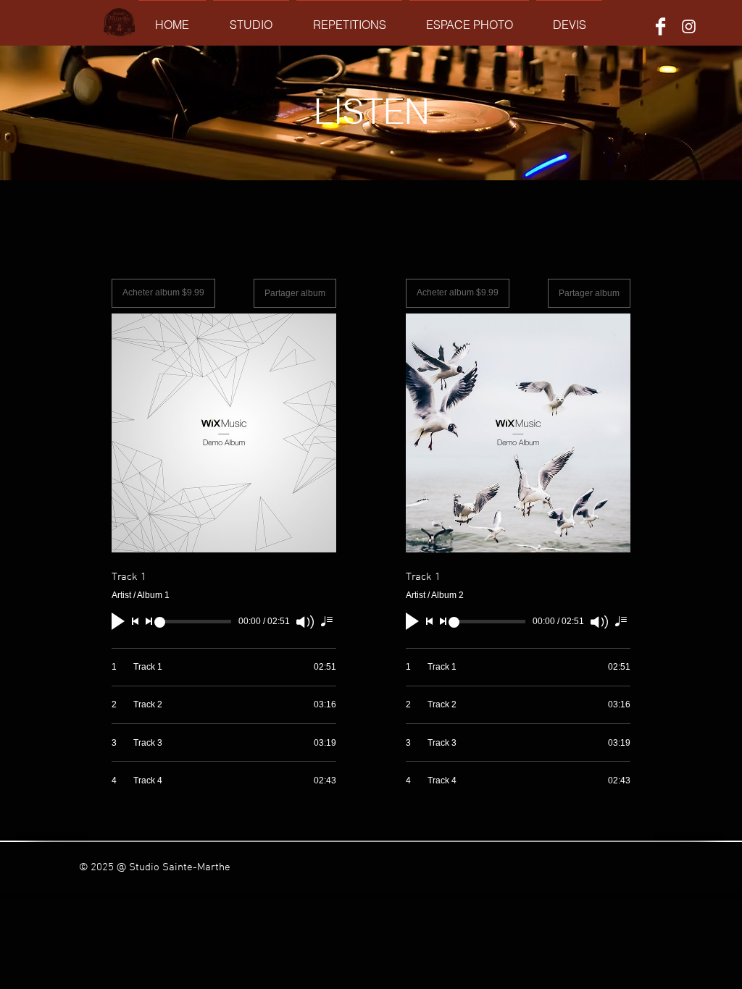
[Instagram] (689, 26)
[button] (251, 18)
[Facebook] (660, 26)
